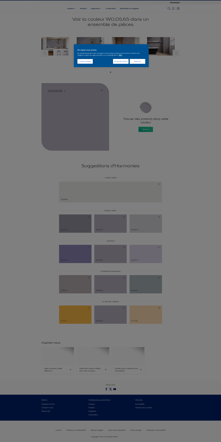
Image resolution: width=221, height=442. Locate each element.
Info (120, 55)
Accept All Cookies (120, 61)
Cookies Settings (85, 61)
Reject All (137, 61)
